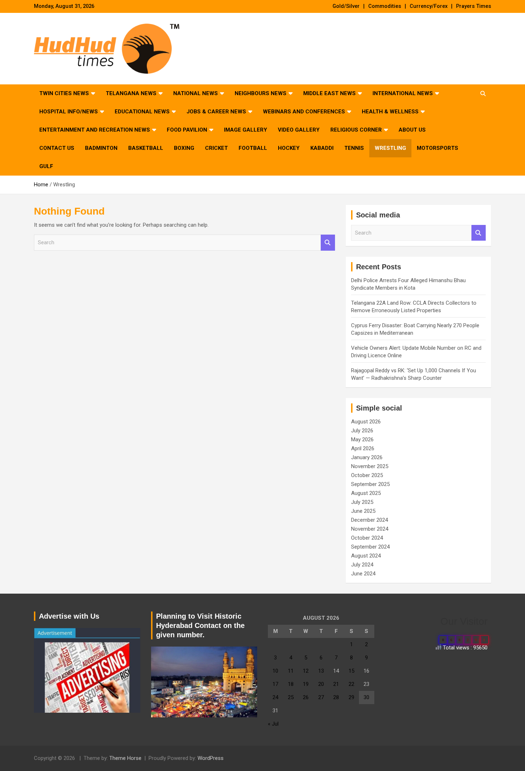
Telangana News (131, 93)
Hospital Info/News (68, 111)
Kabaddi (322, 148)
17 (275, 684)
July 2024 (362, 564)
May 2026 (362, 439)
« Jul (273, 724)
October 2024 (367, 538)
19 (306, 684)
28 (336, 697)
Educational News (142, 111)
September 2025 (370, 484)
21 (336, 684)
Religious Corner (356, 130)
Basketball (145, 148)
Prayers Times (473, 6)
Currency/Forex (429, 6)
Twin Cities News (64, 93)
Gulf (46, 166)
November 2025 (369, 466)
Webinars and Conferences (304, 111)
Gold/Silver (346, 6)
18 (291, 684)
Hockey (289, 148)
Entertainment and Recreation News (94, 130)
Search (328, 243)
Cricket (216, 148)
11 (291, 671)
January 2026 (366, 457)
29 (351, 697)
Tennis (354, 148)
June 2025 (363, 511)
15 (351, 671)
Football (253, 148)
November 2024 (369, 529)
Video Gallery (299, 130)
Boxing (184, 148)
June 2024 (363, 573)
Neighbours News (260, 93)
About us (412, 130)
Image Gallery (245, 130)
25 (291, 697)
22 (351, 684)
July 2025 (362, 502)
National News (195, 93)
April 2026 (362, 448)
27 (321, 697)
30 (366, 697)
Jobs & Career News (216, 111)
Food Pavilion (187, 130)
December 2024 (369, 520)
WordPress (211, 758)
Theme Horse (125, 758)
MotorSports (437, 148)
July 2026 (362, 430)
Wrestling (390, 148)
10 (275, 671)
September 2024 (370, 547)
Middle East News (329, 93)
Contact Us (56, 148)
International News (402, 93)
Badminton (101, 148)
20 (321, 684)
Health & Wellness (390, 111)
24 (275, 697)
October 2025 (367, 475)
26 (306, 697)
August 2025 (366, 493)
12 (306, 671)
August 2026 (366, 421)
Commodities (384, 6)
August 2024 (366, 556)
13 (321, 671)
